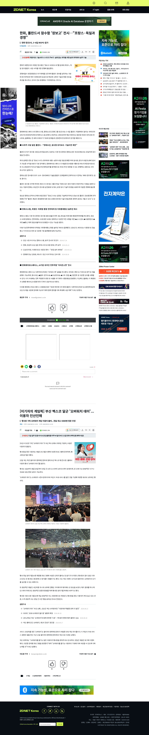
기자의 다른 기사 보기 (86, 297)
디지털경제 (23, 46)
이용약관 (116, 707)
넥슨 (28, 676)
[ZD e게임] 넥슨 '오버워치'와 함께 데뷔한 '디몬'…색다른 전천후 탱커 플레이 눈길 (51, 618)
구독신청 (60, 724)
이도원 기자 (28, 430)
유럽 (50, 326)
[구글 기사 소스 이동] (73, 52)
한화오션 (79, 326)
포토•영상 (125, 9)
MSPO (57, 326)
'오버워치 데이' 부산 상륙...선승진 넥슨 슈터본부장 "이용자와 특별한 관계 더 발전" (51, 608)
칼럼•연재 (110, 9)
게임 (21, 424)
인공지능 (68, 9)
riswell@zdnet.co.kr (38, 297)
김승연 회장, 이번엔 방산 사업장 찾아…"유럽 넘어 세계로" (43, 249)
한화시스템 (88, 326)
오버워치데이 (38, 676)
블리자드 (47, 676)
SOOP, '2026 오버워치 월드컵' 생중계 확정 (38, 613)
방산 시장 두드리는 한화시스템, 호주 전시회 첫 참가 (40, 240)
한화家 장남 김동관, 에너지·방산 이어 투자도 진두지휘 (42, 254)
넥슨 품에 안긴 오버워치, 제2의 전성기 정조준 (38, 622)
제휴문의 (98, 707)
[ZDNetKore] (27, 5)
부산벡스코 (57, 676)
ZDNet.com (30, 720)
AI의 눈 (82, 9)
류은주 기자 (28, 52)
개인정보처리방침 (107, 707)
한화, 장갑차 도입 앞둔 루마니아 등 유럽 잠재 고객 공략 (42, 245)
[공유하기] (82, 52)
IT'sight (96, 9)
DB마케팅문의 (91, 707)
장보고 (65, 326)
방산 (44, 326)
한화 (71, 326)
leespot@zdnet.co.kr (39, 654)
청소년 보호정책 (124, 707)
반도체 (54, 9)
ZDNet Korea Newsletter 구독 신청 (29, 724)
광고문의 (83, 707)
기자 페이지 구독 (46, 52)
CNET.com (23, 720)
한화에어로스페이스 (33, 326)
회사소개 (76, 707)
